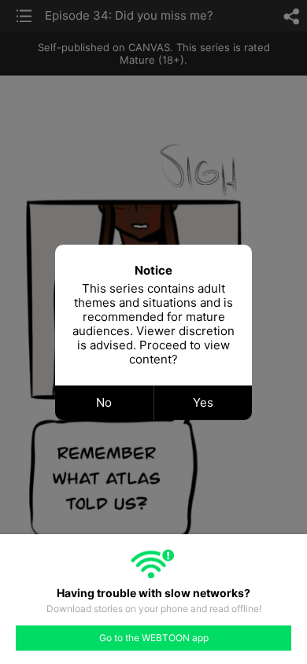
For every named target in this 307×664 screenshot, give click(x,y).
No (104, 402)
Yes (203, 402)
